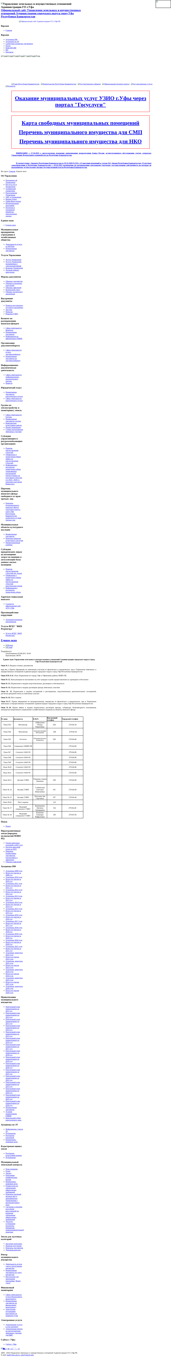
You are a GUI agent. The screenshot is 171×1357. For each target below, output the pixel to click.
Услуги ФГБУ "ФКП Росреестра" (14, 634)
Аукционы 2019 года (14, 934)
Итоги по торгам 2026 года (12, 992)
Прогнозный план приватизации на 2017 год (13, 1047)
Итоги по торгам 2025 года (12, 983)
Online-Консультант (13, 201)
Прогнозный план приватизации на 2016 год (13, 1040)
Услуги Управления (13, 260)
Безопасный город (13, 290)
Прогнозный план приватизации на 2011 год (13, 1009)
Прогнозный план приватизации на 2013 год (13, 1021)
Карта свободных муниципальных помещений (80, 123)
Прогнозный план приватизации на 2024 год (13, 1091)
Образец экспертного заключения (14, 293)
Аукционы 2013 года (14, 896)
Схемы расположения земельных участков (14, 431)
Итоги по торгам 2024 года (12, 975)
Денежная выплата (13, 1250)
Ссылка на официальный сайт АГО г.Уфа (13, 606)
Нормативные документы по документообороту (13, 358)
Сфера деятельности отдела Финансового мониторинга (14, 1297)
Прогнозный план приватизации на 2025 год (13, 1097)
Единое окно (11, 225)
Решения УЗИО (12, 314)
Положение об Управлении (11, 181)
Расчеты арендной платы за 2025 (13, 848)
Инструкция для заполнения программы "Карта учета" (13, 1280)
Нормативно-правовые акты (12, 1141)
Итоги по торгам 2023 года (12, 966)
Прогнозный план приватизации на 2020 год (13, 1065)
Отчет (8, 1171)
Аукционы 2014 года (14, 902)
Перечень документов (14, 1248)
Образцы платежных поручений (14, 284)
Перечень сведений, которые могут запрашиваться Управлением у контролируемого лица (14, 1199)
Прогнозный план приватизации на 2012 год (13, 1015)
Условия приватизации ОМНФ (11, 1114)
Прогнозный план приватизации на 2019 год (13, 1059)
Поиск (8, 826)
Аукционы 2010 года (14, 877)
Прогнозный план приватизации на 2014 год (13, 1028)
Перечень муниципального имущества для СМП (80, 132)
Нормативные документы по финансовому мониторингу (11, 1304)
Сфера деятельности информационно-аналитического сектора (14, 378)
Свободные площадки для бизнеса (19, 44)
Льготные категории (14, 1244)
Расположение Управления (11, 194)
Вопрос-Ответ (11, 199)
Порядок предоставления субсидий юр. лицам (14, 571)
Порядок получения (13, 1246)
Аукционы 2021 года (14, 946)
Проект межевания (13, 427)
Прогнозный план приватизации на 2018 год (13, 1053)
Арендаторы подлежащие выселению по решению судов (12, 1312)
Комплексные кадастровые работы (14, 424)
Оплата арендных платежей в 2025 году (14, 844)
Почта (8, 46)
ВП (7, 50)
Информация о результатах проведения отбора (13, 590)
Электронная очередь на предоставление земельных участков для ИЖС (14, 1332)
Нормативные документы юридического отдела (14, 394)
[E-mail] (9, 647)
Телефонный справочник (11, 190)
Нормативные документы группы (13, 420)
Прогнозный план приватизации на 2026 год (13, 1103)
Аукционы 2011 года (14, 883)
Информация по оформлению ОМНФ (14, 337)
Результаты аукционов (10, 1137)
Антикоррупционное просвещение (14, 621)
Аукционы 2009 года (14, 871)
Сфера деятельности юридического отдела (14, 400)
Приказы (9, 312)
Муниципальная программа (12, 204)
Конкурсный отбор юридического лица (13, 1119)
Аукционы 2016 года (14, 915)
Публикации (11, 1133)
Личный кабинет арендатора (12, 271)
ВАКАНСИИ (11, 48)
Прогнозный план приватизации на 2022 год (13, 1078)
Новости (9, 383)
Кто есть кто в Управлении (11, 186)
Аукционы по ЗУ (12, 42)
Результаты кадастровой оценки (14, 1154)
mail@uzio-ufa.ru (13, 1355)
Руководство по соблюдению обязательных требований (12, 1189)
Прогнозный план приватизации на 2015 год (13, 1034)
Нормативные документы (11, 250)
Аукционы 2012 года (14, 890)
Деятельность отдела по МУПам (14, 245)
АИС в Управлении (13, 197)
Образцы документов (14, 281)
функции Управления (14, 268)
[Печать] (9, 645)
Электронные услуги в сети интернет (14, 1326)
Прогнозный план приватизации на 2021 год (13, 1072)
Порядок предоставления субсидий (12, 450)
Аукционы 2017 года (14, 921)
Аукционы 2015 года (14, 909)
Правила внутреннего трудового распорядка (14, 306)
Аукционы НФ (11, 39)
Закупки (9, 310)
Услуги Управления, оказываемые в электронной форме (14, 264)
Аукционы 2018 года (14, 928)
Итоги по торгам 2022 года (12, 958)
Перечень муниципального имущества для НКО (80, 141)
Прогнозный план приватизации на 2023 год (13, 1084)
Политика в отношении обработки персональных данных (11, 212)
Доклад (8, 1173)
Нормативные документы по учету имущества (14, 1272)
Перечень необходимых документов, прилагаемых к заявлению (12, 855)
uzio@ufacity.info (27, 1355)
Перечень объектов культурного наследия (14, 539)
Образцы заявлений (13, 288)
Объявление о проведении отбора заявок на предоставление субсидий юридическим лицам (14, 580)
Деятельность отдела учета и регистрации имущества (14, 1266)
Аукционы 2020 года (14, 940)
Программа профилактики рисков (11, 1177)
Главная (9, 30)
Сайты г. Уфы (11, 1344)
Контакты (9, 52)
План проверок (12, 1169)
